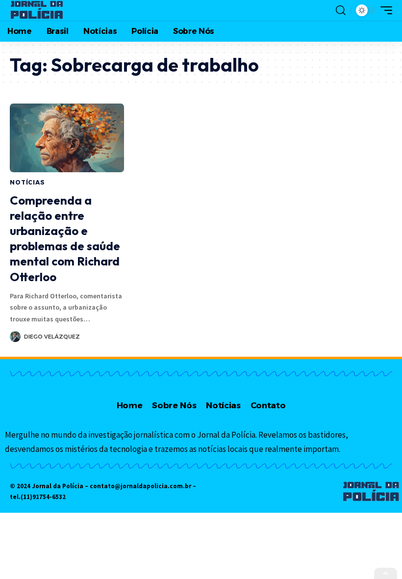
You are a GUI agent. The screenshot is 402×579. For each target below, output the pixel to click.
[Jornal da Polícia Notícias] (37, 10)
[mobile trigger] (384, 10)
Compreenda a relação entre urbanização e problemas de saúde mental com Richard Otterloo (65, 238)
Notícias (27, 182)
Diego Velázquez (52, 336)
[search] (340, 10)
